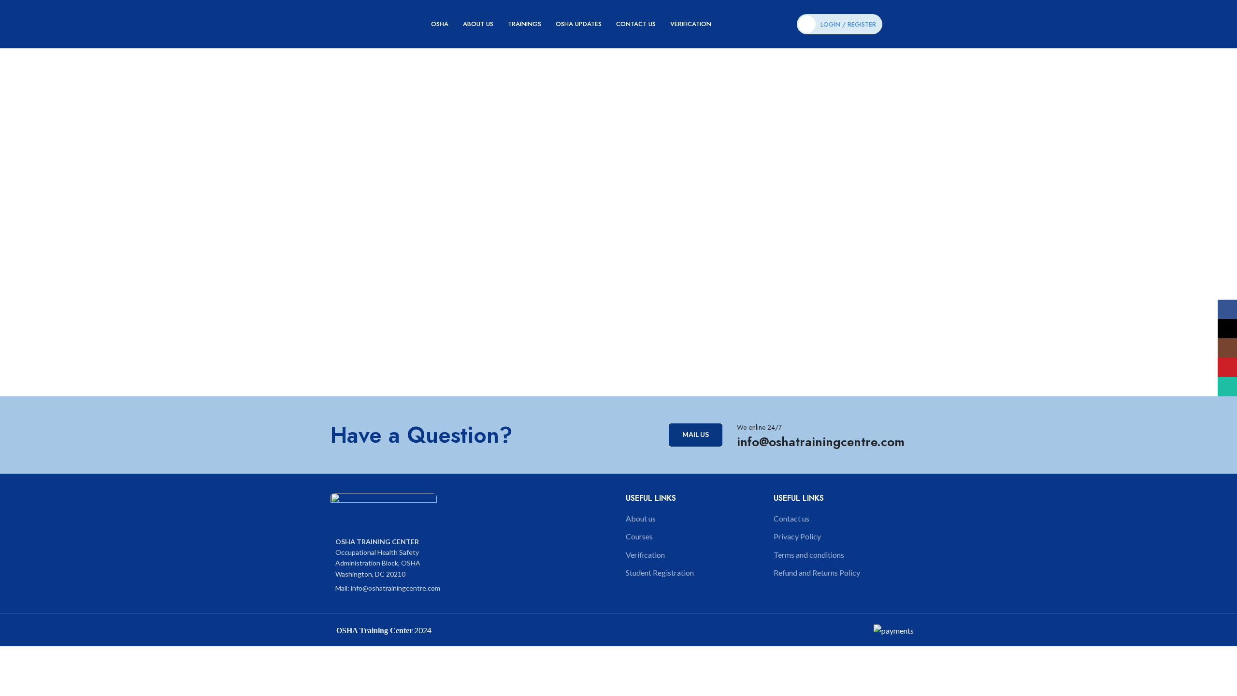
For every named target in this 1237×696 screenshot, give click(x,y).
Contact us (791, 518)
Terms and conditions (809, 554)
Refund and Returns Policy (817, 572)
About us (641, 518)
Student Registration (660, 572)
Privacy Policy (797, 536)
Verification (645, 554)
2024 (422, 630)
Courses (639, 536)
